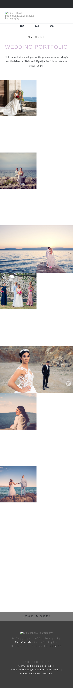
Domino (56, 646)
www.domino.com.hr (36, 673)
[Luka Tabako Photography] (20, 13)
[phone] (42, 4)
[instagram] (31, 4)
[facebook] (25, 4)
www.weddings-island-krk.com (35, 669)
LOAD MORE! (36, 616)
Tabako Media (26, 642)
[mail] (36, 4)
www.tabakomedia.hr (36, 666)
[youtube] (47, 4)
